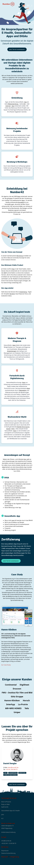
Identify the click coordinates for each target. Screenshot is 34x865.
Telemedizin (22, 390)
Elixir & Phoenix (6, 802)
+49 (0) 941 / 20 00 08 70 (8, 843)
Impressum (4, 850)
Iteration (12, 294)
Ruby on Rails (5, 804)
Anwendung (23, 292)
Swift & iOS (4, 807)
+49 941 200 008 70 (11, 769)
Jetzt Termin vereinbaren (17, 49)
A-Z (2, 818)
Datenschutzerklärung (8, 853)
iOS (24, 104)
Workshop (20, 256)
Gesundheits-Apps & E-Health (10, 810)
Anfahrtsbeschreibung (8, 832)
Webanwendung (13, 104)
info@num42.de (6, 841)
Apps (18, 196)
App (25, 102)
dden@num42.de (13, 767)
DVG (13, 429)
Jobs (2, 814)
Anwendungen (11, 351)
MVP (5, 273)
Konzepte (21, 202)
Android (8, 106)
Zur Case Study (6, 665)
